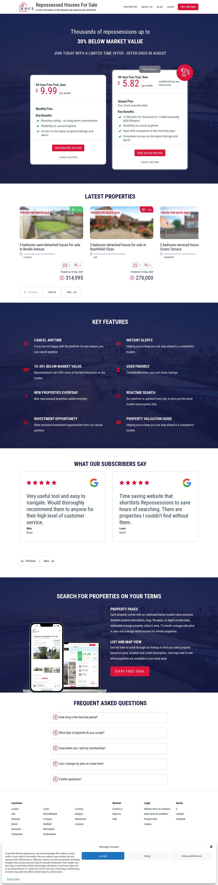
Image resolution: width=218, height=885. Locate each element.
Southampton (49, 834)
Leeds (46, 809)
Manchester (80, 819)
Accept (103, 856)
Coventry (79, 809)
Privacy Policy (13, 879)
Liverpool (47, 819)
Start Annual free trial (150, 153)
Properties (130, 7)
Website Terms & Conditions (157, 809)
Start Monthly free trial (68, 148)
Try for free (188, 7)
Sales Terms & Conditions (156, 814)
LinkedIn (180, 814)
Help (114, 819)
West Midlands (50, 814)
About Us (147, 7)
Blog (160, 7)
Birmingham (49, 829)
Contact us (117, 809)
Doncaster (16, 829)
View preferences (192, 856)
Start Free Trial (130, 671)
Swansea (15, 819)
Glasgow (79, 814)
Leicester (79, 824)
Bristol (14, 824)
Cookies (148, 824)
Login (170, 7)
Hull (13, 814)
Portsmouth (16, 834)
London (15, 809)
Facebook (180, 819)
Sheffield (47, 824)
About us (116, 814)
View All (52, 292)
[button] (211, 846)
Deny (147, 856)
